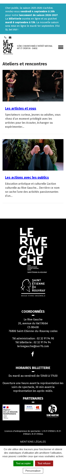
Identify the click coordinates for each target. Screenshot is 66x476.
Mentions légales (33, 441)
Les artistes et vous (20, 108)
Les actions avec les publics (27, 177)
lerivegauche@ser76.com (33, 346)
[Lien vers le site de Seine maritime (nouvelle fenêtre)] (55, 411)
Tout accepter (23, 463)
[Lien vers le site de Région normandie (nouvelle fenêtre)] (33, 408)
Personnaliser (33, 470)
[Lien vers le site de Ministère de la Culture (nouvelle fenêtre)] (11, 412)
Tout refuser (44, 463)
